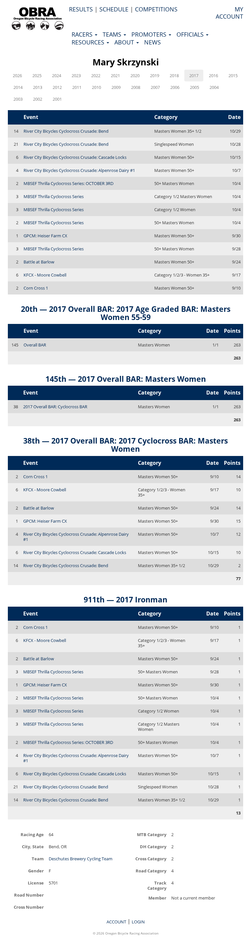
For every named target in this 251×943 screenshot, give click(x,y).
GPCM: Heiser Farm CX (45, 236)
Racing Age (32, 834)
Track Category (156, 885)
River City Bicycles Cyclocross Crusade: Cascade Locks (75, 157)
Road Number (29, 895)
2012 (57, 87)
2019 (154, 75)
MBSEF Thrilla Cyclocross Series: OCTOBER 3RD (68, 183)
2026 (17, 75)
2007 (155, 87)
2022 (95, 75)
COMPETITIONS (156, 9)
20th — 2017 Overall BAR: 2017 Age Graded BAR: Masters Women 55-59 (125, 313)
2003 (18, 99)
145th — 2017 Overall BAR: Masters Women (125, 379)
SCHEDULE (113, 9)
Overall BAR (35, 345)
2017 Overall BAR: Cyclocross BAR (55, 407)
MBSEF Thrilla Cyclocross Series (54, 196)
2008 (135, 87)
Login (138, 921)
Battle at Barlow (39, 262)
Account (116, 921)
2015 (233, 75)
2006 (174, 87)
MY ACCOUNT (229, 12)
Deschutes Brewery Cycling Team (80, 859)
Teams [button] (113, 34)
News (152, 42)
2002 (37, 99)
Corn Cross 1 (36, 288)
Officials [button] (190, 34)
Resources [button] (89, 42)
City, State (33, 846)
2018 (174, 75)
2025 (37, 75)
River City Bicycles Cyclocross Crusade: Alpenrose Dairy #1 (79, 170)
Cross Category (150, 858)
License (36, 882)
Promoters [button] (149, 34)
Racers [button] (83, 34)
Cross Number (29, 907)
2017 (193, 75)
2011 (76, 87)
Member (157, 898)
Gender (36, 870)
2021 (115, 75)
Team (38, 858)
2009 (116, 87)
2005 (194, 87)
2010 (96, 87)
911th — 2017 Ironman (125, 599)
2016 (213, 75)
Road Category (151, 870)
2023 (76, 75)
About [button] (125, 42)
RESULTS (81, 9)
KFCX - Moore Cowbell (45, 275)
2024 (56, 75)
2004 (214, 87)
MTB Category (151, 834)
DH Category (153, 846)
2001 (57, 99)
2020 (135, 75)
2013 (37, 87)
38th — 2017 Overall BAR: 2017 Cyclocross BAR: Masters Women (125, 444)
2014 (18, 87)
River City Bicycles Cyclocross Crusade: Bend (66, 131)
